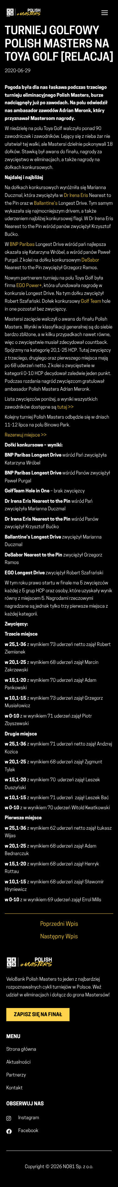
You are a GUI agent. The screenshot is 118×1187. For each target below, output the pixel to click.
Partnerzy (16, 1075)
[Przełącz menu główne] (104, 12)
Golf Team (91, 301)
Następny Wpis (59, 937)
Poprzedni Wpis (59, 924)
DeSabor (90, 260)
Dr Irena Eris (76, 195)
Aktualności (18, 1062)
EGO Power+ (29, 286)
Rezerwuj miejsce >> (26, 435)
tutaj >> (65, 407)
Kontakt (14, 1088)
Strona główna (21, 1049)
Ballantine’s (46, 203)
